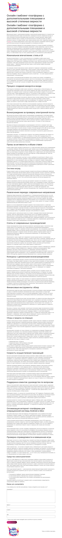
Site (8, 514)
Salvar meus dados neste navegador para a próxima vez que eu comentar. (25, 519)
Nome (8, 504)
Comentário (10, 489)
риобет (9, 41)
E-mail (8, 509)
